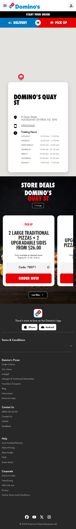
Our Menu (7, 369)
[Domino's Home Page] (24, 5)
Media (5, 421)
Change (38, 205)
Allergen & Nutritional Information (18, 378)
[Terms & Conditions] (71, 346)
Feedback (6, 426)
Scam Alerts (7, 462)
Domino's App (8, 398)
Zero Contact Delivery (12, 442)
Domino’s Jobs (8, 475)
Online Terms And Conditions (16, 494)
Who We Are (8, 485)
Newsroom (7, 393)
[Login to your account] (71, 5)
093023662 (28, 125)
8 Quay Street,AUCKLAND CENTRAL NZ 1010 (39, 118)
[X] (42, 518)
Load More (36, 294)
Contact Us (7, 416)
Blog (4, 388)
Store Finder (7, 452)
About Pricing (8, 447)
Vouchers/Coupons (11, 383)
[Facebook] (27, 518)
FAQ (4, 457)
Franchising (7, 480)
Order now (29, 278)
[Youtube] (34, 518)
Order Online (8, 364)
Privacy (5, 490)
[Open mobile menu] (4, 5)
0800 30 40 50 (9, 411)
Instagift (5, 374)
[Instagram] (49, 518)
